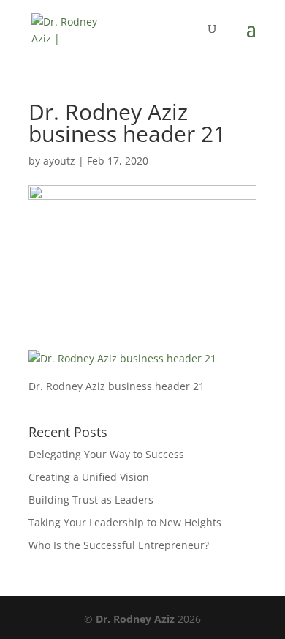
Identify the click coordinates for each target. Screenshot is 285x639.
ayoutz (59, 161)
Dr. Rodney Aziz (135, 619)
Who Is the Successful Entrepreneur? (118, 545)
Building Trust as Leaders (90, 500)
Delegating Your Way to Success (106, 454)
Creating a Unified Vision (88, 477)
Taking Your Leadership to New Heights (124, 522)
